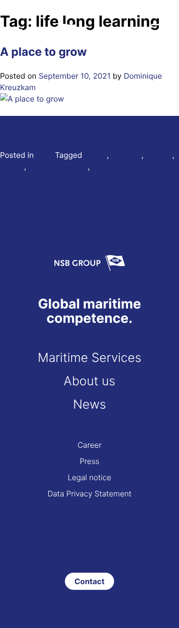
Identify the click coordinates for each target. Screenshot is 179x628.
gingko (12, 166)
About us (89, 381)
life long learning (58, 166)
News (89, 404)
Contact (89, 581)
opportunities (116, 166)
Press (89, 461)
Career (89, 445)
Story (45, 155)
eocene (159, 155)
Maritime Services (89, 357)
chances (126, 155)
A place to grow (43, 52)
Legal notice (89, 477)
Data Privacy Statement (89, 493)
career (95, 155)
